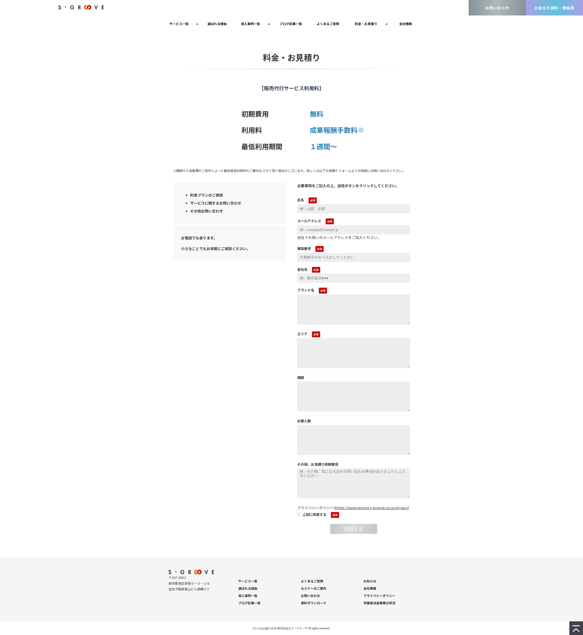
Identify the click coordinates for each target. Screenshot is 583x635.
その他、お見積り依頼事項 (317, 464)
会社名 (302, 269)
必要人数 (304, 420)
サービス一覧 (179, 23)
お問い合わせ (497, 7)
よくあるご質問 (328, 23)
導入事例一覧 (250, 23)
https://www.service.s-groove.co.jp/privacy (371, 507)
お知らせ (369, 581)
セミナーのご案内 (313, 588)
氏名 (300, 199)
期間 (300, 377)
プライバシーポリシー (379, 595)
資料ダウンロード (313, 603)
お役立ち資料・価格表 (554, 7)
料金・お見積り (366, 23)
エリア (302, 333)
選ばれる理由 (217, 23)
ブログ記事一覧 (291, 23)
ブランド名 (305, 289)
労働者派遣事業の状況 (379, 603)
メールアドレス (309, 220)
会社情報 (405, 23)
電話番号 (304, 248)
